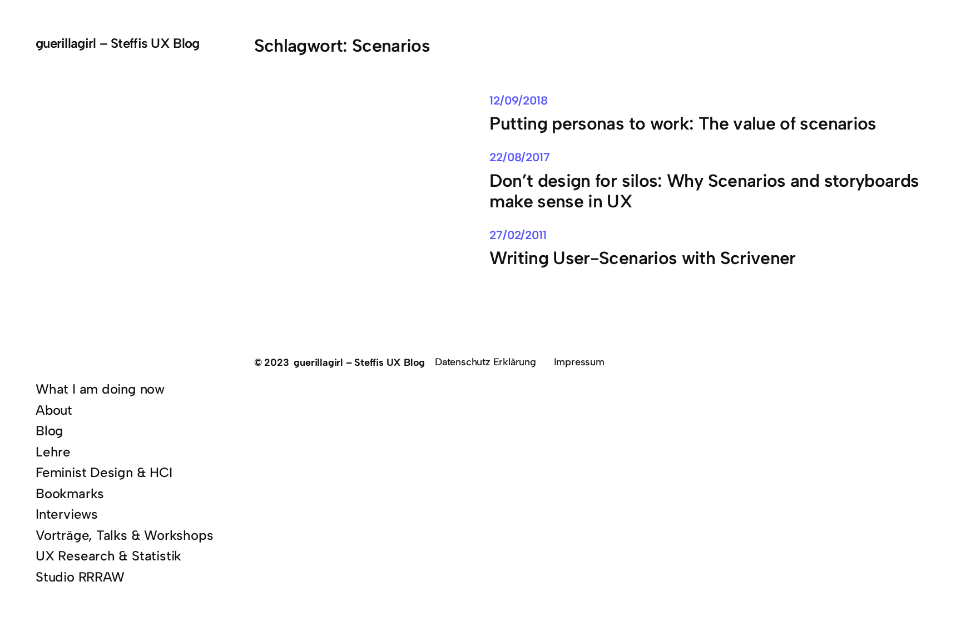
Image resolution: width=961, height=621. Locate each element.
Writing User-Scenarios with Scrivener (642, 258)
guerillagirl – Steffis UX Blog (117, 43)
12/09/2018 (518, 100)
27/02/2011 (517, 235)
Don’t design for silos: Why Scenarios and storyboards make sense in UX (704, 191)
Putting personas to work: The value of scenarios (682, 123)
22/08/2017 (519, 157)
